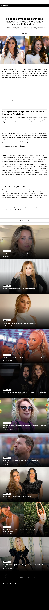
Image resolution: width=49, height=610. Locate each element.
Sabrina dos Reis (9, 360)
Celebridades (24, 15)
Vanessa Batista (8, 325)
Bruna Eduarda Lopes (10, 498)
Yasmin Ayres (8, 464)
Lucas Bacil (8, 290)
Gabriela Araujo (25, 32)
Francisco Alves (9, 256)
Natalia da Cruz (9, 429)
